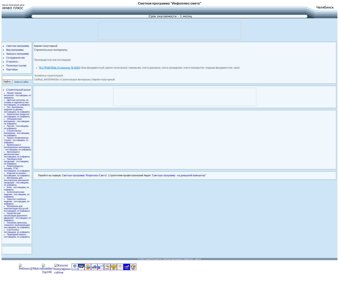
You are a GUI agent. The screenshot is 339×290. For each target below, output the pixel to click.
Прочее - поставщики (17, 126)
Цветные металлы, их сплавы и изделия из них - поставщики (17, 102)
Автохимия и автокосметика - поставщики (12, 154)
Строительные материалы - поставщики (16, 131)
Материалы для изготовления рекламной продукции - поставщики (16, 180)
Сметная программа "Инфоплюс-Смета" (84, 175)
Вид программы (15, 50)
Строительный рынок (18, 89)
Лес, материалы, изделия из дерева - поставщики (14, 109)
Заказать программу (17, 53)
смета (198, 259)
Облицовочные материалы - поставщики (16, 120)
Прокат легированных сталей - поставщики (16, 139)
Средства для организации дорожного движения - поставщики (15, 215)
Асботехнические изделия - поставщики (15, 193)
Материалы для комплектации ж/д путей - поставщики (16, 208)
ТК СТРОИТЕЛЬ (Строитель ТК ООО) (59, 67)
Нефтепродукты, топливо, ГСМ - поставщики (14, 168)
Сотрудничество (15, 57)
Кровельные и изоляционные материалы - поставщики (17, 147)
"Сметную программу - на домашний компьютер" (179, 175)
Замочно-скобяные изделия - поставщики (15, 200)
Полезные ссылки (16, 65)
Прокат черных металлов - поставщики (15, 94)
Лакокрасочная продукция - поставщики (16, 160)
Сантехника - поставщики (12, 231)
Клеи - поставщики (16, 187)
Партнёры (12, 69)
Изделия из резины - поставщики (15, 174)
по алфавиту (23, 105)
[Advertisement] (169, 31)
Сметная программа (154, 3)
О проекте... (12, 61)
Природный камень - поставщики (15, 235)
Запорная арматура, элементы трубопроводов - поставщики (17, 225)
